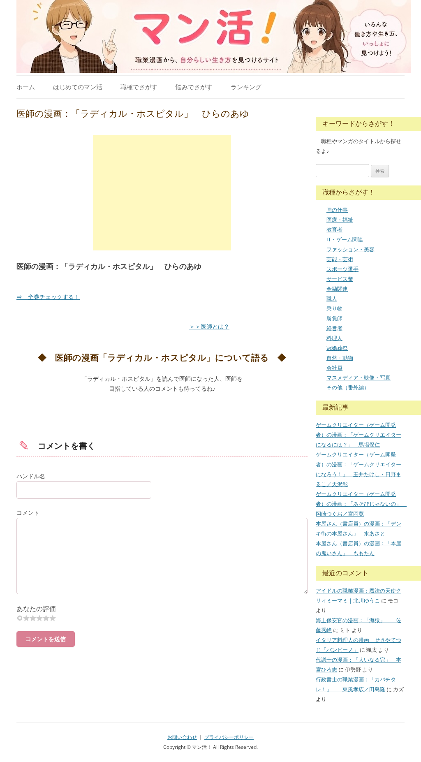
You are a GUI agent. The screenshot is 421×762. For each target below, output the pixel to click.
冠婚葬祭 (337, 348)
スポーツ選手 (342, 269)
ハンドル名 (30, 476)
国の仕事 (337, 209)
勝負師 (334, 318)
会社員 (334, 367)
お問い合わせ (182, 737)
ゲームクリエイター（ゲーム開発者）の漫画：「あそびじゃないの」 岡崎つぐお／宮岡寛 (361, 503)
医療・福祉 (339, 219)
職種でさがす (138, 87)
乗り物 (334, 308)
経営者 (334, 328)
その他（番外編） (347, 387)
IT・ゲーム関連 (344, 239)
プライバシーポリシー (229, 737)
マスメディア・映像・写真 (358, 377)
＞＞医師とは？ (209, 326)
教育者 (334, 229)
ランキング (246, 87)
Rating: (162, 608)
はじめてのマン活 (77, 87)
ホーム (25, 87)
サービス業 (339, 279)
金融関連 (337, 288)
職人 (331, 298)
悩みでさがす (194, 87)
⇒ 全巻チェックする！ (48, 297)
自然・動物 (339, 357)
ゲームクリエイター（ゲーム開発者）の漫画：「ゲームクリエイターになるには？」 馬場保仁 (358, 434)
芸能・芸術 (339, 259)
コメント (27, 512)
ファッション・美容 (350, 249)
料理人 (334, 338)
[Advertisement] (162, 192)
